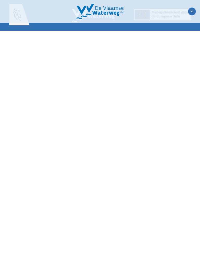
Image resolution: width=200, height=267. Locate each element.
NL (192, 11)
